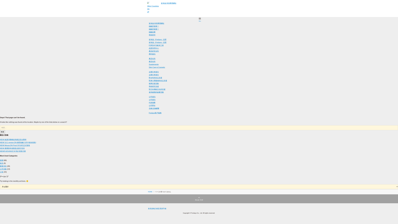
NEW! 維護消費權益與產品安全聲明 (13, 140)
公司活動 (3, 169)
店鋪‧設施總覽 (154, 108)
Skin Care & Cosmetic (157, 67)
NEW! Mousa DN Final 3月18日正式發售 (15, 145)
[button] (200, 19)
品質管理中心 (154, 48)
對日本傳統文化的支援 (157, 89)
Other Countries (153, 6)
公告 (1, 172)
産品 (1, 163)
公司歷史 (152, 105)
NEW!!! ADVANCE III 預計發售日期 (13, 151)
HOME (150, 192)
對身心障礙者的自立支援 (158, 81)
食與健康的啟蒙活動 (156, 92)
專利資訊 (152, 54)
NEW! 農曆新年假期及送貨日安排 (12, 148)
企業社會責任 (154, 72)
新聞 (1, 160)
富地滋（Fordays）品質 (157, 39)
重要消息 (3, 166)
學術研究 (152, 35)
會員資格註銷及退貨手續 (157, 208)
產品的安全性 (154, 51)
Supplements (154, 64)
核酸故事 (152, 32)
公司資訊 (152, 97)
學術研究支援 (154, 86)
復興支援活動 (154, 83)
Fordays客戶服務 (155, 113)
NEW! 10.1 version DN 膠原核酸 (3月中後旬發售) (18, 142)
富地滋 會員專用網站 (168, 3)
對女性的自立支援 (155, 78)
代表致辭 (152, 102)
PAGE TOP (199, 200)
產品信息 (152, 59)
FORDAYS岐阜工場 (156, 45)
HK (148, 9)
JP (148, 12)
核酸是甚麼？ (154, 26)
